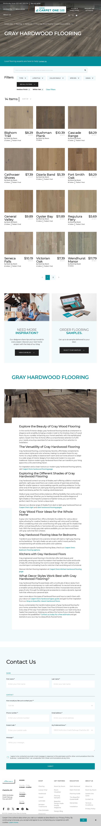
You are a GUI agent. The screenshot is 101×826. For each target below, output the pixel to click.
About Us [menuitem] (88, 786)
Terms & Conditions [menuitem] (89, 804)
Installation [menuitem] (74, 806)
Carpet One (8, 24)
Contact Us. (43, 61)
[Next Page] (58, 277)
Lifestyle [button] (36, 78)
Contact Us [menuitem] (89, 799)
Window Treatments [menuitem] (42, 805)
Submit (50, 766)
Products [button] (7, 9)
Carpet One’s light (26, 507)
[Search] (85, 70)
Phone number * (12, 713)
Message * (9, 737)
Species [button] (73, 78)
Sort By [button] (25, 99)
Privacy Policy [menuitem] (90, 809)
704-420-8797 (36, 3)
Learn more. (13, 822)
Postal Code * (10, 725)
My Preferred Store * (59, 725)
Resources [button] (20, 9)
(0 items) (76, 15)
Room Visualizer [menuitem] (57, 791)
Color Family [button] (55, 78)
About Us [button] (7, 15)
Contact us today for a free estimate (55, 614)
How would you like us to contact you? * (20, 700)
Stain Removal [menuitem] (75, 786)
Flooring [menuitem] (41, 786)
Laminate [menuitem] (41, 801)
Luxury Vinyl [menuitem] (42, 790)
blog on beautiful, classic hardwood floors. (43, 601)
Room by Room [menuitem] (59, 786)
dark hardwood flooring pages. (49, 507)
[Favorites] (73, 15)
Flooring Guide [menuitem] (75, 793)
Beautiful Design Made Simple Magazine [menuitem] (59, 804)
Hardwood (28, 24)
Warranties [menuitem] (74, 803)
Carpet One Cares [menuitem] (89, 795)
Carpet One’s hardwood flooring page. (37, 469)
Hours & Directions (74, 9)
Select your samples (72, 350)
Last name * (56, 679)
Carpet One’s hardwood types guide (44, 599)
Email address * (57, 713)
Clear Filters (50, 89)
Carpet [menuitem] (40, 797)
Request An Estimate (89, 9)
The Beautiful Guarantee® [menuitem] (74, 798)
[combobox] (48, 70)
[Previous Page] (42, 277)
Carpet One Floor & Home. (17, 813)
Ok (83, 820)
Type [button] (21, 78)
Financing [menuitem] (42, 814)
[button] (69, 15)
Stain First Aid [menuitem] (75, 790)
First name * (10, 679)
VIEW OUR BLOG (25, 352)
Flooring (19, 24)
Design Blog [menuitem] (58, 811)
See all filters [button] (26, 84)
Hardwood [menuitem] (42, 793)
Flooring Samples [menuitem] (57, 797)
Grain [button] (88, 78)
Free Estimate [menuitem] (43, 810)
